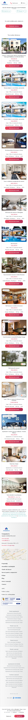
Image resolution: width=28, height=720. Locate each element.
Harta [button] (24, 51)
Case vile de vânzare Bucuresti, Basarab (14, 635)
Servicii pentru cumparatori (9, 572)
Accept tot (19, 716)
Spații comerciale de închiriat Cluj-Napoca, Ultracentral (14, 686)
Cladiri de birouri (6, 569)
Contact (4, 584)
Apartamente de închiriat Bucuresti (14, 666)
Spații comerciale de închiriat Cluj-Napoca (14, 680)
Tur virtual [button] (17, 427)
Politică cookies (5, 591)
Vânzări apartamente (14, 611)
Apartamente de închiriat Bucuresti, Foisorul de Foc (14, 667)
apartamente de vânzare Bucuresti (10, 513)
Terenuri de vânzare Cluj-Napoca (14, 642)
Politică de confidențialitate (8, 594)
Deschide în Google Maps (8, 545)
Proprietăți (4, 563)
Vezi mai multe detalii (14, 66)
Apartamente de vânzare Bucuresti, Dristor (14, 620)
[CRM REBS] (17, 698)
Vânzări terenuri (14, 640)
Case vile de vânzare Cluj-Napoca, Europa (14, 633)
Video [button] (11, 427)
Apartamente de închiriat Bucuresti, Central (14, 669)
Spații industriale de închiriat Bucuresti (14, 682)
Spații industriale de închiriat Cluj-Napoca (14, 684)
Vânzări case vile (14, 626)
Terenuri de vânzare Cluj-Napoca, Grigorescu (14, 646)
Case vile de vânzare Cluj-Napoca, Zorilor (14, 637)
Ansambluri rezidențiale (8, 566)
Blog (3, 578)
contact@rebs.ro (5, 540)
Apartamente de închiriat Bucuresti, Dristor (14, 671)
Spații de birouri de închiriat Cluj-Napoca (14, 676)
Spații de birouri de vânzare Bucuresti (14, 653)
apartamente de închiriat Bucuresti (18, 514)
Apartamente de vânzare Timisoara (14, 619)
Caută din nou (7, 11)
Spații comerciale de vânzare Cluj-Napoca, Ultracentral (14, 657)
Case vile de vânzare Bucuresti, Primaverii (14, 631)
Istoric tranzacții (6, 581)
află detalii (16, 709)
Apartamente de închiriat (14, 664)
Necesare (8, 712)
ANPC (3, 588)
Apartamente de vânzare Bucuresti (14, 613)
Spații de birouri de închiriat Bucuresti (14, 678)
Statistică (15, 712)
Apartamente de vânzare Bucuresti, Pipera (14, 622)
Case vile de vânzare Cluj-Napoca (14, 627)
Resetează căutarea (14, 26)
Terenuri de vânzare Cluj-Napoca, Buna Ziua (14, 644)
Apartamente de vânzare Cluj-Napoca (14, 615)
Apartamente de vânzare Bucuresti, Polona (14, 617)
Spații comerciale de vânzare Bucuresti (14, 655)
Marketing (21, 712)
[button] (25, 11)
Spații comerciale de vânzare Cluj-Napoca (14, 651)
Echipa (3, 575)
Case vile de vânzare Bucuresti (14, 629)
